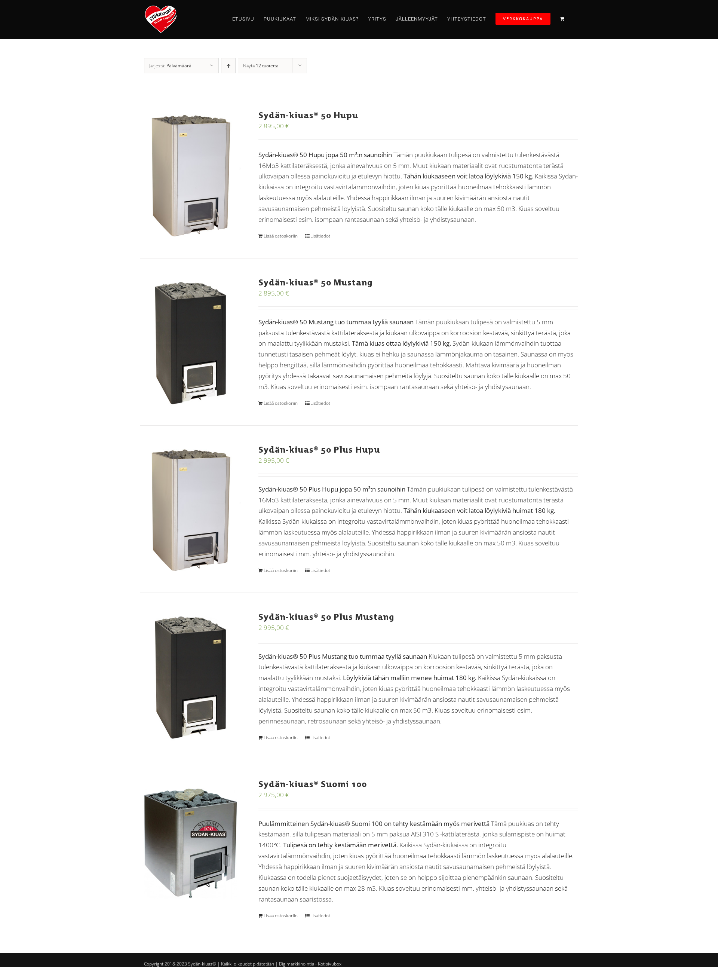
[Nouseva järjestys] (228, 65)
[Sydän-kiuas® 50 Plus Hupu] (190, 509)
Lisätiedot (320, 236)
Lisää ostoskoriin (281, 236)
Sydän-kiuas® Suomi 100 (312, 784)
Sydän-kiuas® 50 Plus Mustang (326, 617)
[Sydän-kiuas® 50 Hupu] (190, 174)
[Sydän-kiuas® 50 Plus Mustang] (190, 676)
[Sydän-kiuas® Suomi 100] (190, 843)
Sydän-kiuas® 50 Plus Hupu (319, 449)
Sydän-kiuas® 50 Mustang (315, 282)
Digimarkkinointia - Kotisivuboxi (311, 964)
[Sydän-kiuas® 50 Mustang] (190, 342)
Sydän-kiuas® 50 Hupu (308, 115)
